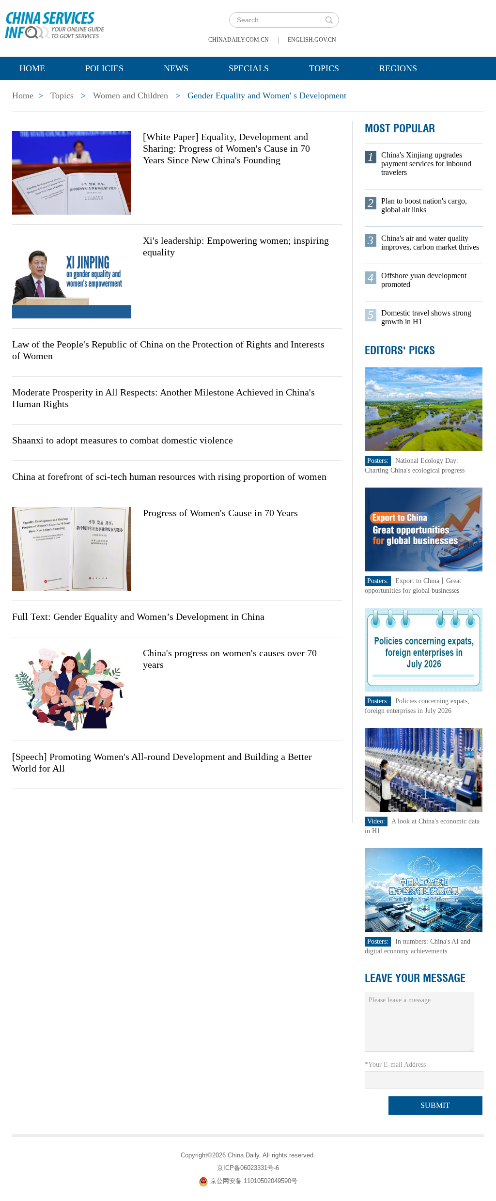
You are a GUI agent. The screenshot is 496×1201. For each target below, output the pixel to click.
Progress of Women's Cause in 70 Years (220, 512)
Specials (249, 68)
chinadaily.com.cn (238, 39)
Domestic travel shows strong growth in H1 (426, 317)
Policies (104, 68)
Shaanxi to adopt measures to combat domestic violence (122, 440)
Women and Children (130, 95)
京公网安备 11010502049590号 (253, 1181)
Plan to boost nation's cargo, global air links (424, 205)
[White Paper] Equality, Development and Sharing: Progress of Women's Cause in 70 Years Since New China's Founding (226, 148)
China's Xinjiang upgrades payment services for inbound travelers (426, 163)
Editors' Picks (400, 350)
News (176, 68)
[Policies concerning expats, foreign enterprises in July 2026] (424, 649)
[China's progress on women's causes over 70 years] (71, 688)
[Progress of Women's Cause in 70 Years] (71, 548)
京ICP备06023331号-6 (248, 1167)
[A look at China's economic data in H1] (424, 769)
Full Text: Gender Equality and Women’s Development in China (138, 616)
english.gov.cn (312, 39)
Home (32, 68)
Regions (398, 68)
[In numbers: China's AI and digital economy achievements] (424, 889)
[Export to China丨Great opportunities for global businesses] (424, 529)
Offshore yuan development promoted (423, 279)
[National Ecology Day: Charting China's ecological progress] (424, 408)
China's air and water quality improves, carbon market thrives (430, 242)
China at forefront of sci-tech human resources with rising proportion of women (169, 476)
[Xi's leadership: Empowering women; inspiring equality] (71, 275)
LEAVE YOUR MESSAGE (415, 978)
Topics (324, 68)
